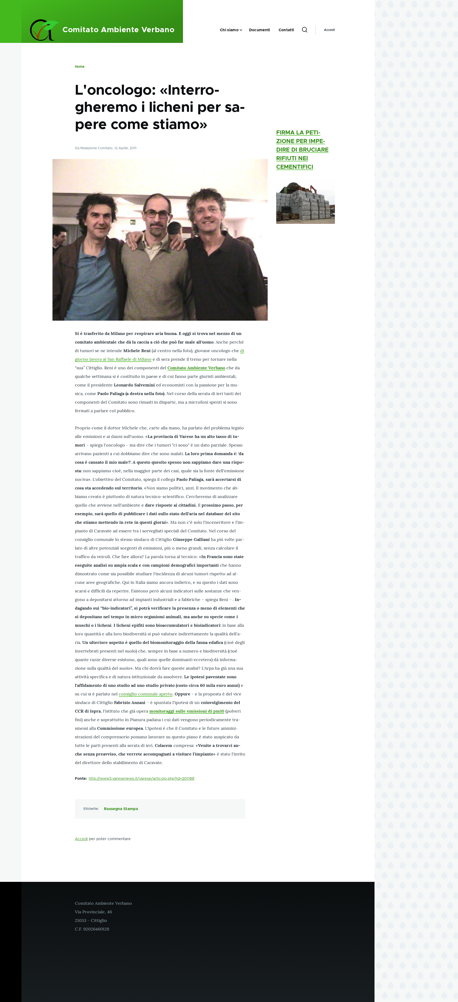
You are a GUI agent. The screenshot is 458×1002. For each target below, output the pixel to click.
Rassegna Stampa (121, 809)
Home (79, 66)
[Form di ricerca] (304, 30)
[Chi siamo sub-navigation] (244, 30)
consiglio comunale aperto (145, 694)
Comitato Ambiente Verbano (118, 30)
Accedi (329, 30)
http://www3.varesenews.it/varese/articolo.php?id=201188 (141, 779)
